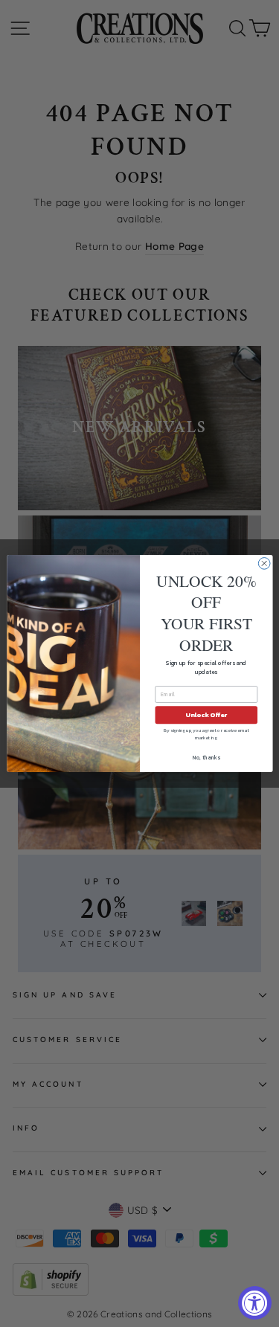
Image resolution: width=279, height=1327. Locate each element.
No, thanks (206, 758)
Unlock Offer (206, 715)
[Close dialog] (264, 564)
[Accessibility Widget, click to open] (255, 1303)
